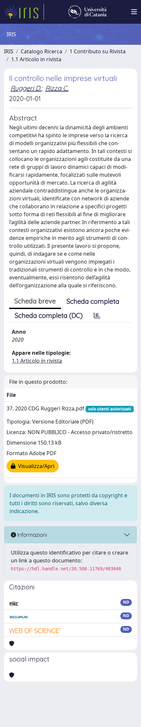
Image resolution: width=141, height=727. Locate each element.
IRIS (8, 51)
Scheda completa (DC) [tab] (49, 315)
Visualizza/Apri (34, 466)
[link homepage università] (87, 12)
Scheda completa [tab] (93, 301)
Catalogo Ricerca (41, 51)
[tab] (97, 316)
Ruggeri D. (25, 88)
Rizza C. (57, 88)
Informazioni (31, 535)
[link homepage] (24, 12)
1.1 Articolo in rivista (36, 59)
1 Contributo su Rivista (98, 51)
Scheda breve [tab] (35, 301)
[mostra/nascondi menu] (134, 12)
